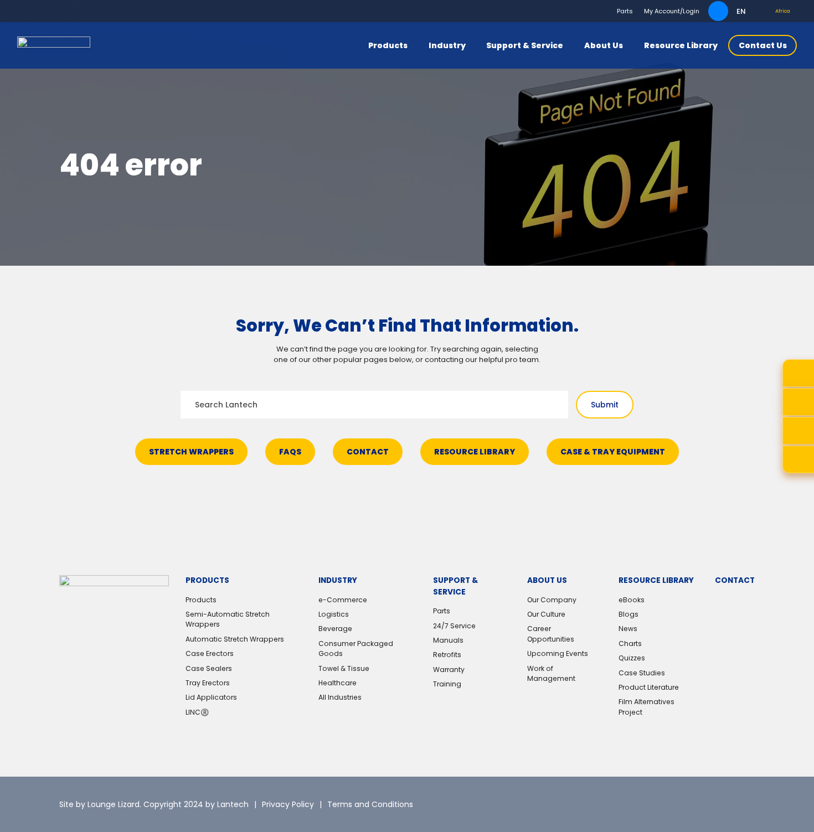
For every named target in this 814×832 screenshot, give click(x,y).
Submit (605, 404)
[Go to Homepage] (53, 45)
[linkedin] (687, 804)
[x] (658, 804)
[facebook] (717, 804)
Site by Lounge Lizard (99, 804)
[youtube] (746, 804)
